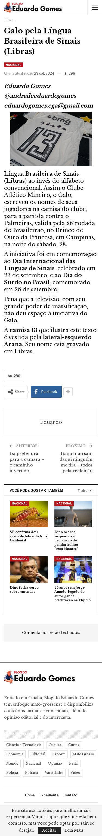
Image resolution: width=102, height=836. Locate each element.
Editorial (37, 754)
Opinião (55, 763)
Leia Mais (74, 830)
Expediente (49, 795)
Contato (70, 795)
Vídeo (75, 773)
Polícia (12, 773)
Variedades (54, 773)
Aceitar (49, 830)
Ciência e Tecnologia (24, 745)
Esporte (59, 754)
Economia (14, 754)
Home (30, 795)
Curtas (73, 745)
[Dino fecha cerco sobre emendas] (29, 569)
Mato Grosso (83, 754)
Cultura (55, 745)
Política (31, 773)
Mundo (12, 763)
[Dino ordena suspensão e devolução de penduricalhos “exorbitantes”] (73, 514)
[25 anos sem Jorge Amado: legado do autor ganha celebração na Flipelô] (73, 569)
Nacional (13, 65)
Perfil (73, 763)
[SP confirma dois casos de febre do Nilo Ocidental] (29, 514)
